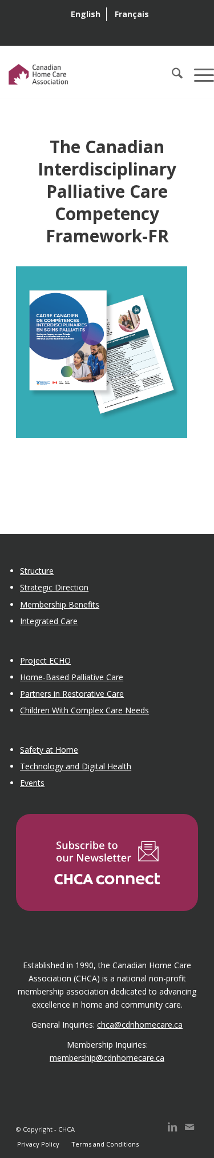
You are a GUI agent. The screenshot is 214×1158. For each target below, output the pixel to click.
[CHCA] (85, 75)
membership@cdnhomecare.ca (107, 1057)
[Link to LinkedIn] (172, 1132)
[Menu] (198, 75)
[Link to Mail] (189, 1132)
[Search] (171, 75)
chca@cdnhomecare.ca (140, 1024)
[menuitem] (86, 14)
